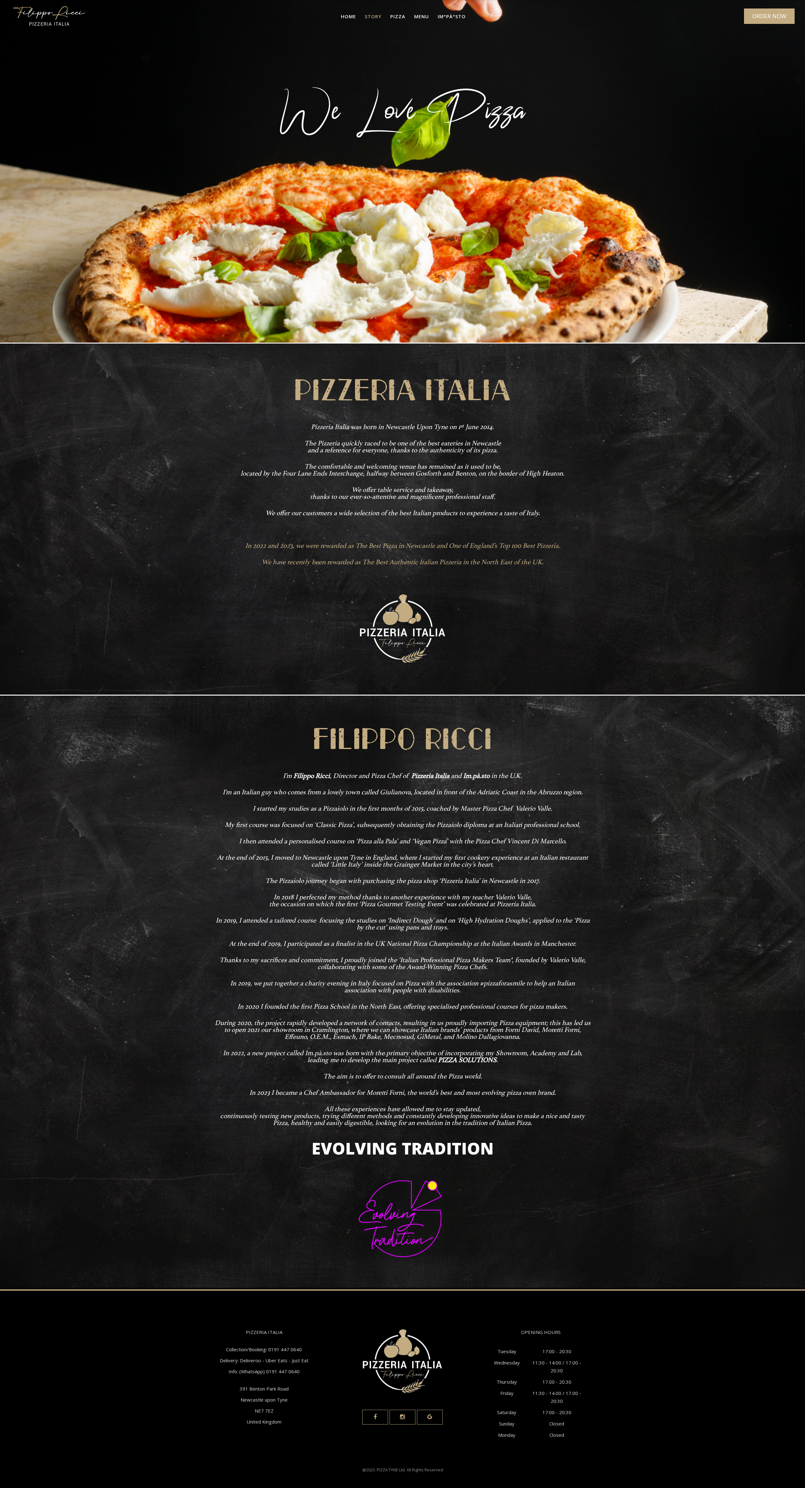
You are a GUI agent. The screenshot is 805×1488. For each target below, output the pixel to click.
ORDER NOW (769, 16)
